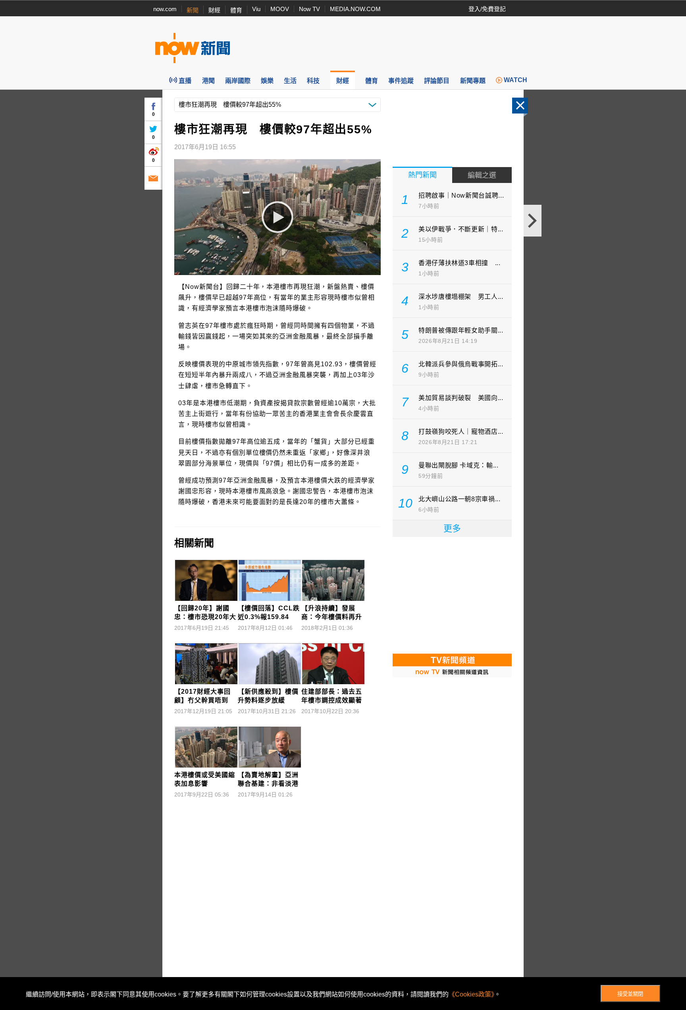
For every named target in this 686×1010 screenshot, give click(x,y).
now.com (165, 9)
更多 (452, 528)
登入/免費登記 (487, 9)
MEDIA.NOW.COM (355, 9)
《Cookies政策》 (471, 994)
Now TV (309, 9)
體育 (236, 10)
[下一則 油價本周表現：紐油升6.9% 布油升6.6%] (532, 221)
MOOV (279, 9)
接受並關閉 (630, 994)
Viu (256, 9)
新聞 (192, 10)
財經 (214, 10)
